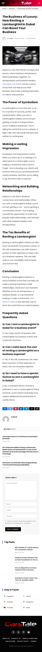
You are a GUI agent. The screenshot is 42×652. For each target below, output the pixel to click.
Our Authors (10, 641)
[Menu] (3, 3)
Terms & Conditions (30, 638)
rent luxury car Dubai (11, 84)
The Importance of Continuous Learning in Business (20, 437)
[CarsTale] (21, 3)
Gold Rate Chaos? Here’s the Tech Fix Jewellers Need (26, 579)
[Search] (39, 3)
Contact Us (15, 638)
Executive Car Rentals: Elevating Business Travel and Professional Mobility (19, 464)
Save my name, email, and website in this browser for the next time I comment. (20, 522)
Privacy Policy (23, 641)
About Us (6, 638)
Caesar (10, 38)
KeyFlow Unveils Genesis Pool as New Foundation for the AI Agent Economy (26, 560)
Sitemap (34, 641)
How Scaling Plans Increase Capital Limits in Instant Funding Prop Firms (25, 570)
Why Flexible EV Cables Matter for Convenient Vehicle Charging (26, 549)
